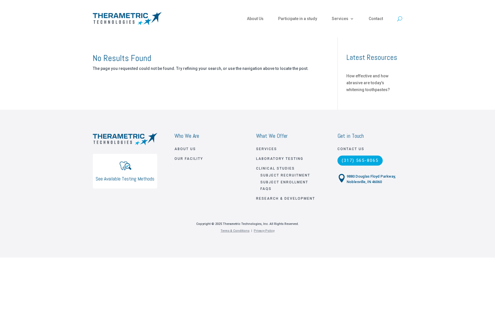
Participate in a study (297, 18)
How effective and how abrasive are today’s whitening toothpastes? (368, 83)
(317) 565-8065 (360, 160)
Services (340, 18)
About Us (255, 18)
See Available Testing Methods (125, 178)
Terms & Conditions (235, 231)
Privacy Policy (264, 231)
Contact (376, 18)
